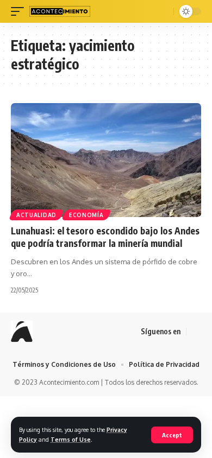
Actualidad (36, 215)
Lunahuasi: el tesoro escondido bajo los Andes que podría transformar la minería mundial (105, 237)
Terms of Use (71, 439)
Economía (86, 215)
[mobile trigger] (20, 11)
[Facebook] (195, 332)
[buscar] (164, 11)
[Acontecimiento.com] (59, 11)
